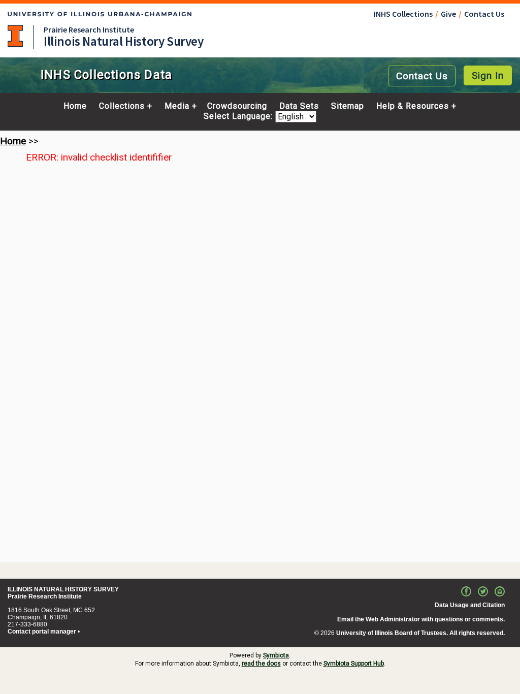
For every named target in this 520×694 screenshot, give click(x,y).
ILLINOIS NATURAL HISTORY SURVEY (63, 589)
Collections (122, 106)
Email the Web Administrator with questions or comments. (421, 619)
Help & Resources (412, 106)
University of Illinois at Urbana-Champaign (15, 36)
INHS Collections (403, 14)
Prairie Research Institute (89, 29)
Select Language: (239, 116)
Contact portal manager (42, 631)
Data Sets (299, 106)
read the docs (261, 663)
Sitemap (347, 106)
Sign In (488, 75)
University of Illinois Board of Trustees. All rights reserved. (420, 633)
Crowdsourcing (237, 106)
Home (75, 106)
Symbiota (276, 655)
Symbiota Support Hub (353, 663)
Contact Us (484, 14)
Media (177, 106)
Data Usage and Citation (470, 605)
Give (448, 14)
